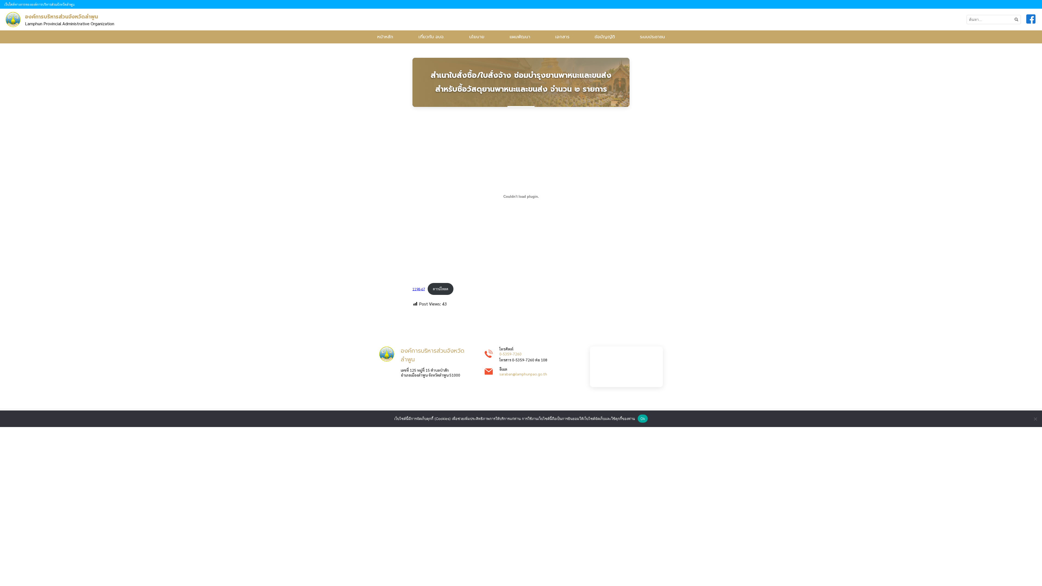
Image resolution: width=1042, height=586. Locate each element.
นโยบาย (476, 37)
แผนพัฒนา (520, 37)
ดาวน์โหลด (440, 288)
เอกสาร (562, 37)
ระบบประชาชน (652, 37)
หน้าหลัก (385, 37)
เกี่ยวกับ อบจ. (431, 37)
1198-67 (418, 288)
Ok (642, 418)
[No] (1035, 419)
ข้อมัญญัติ (605, 37)
